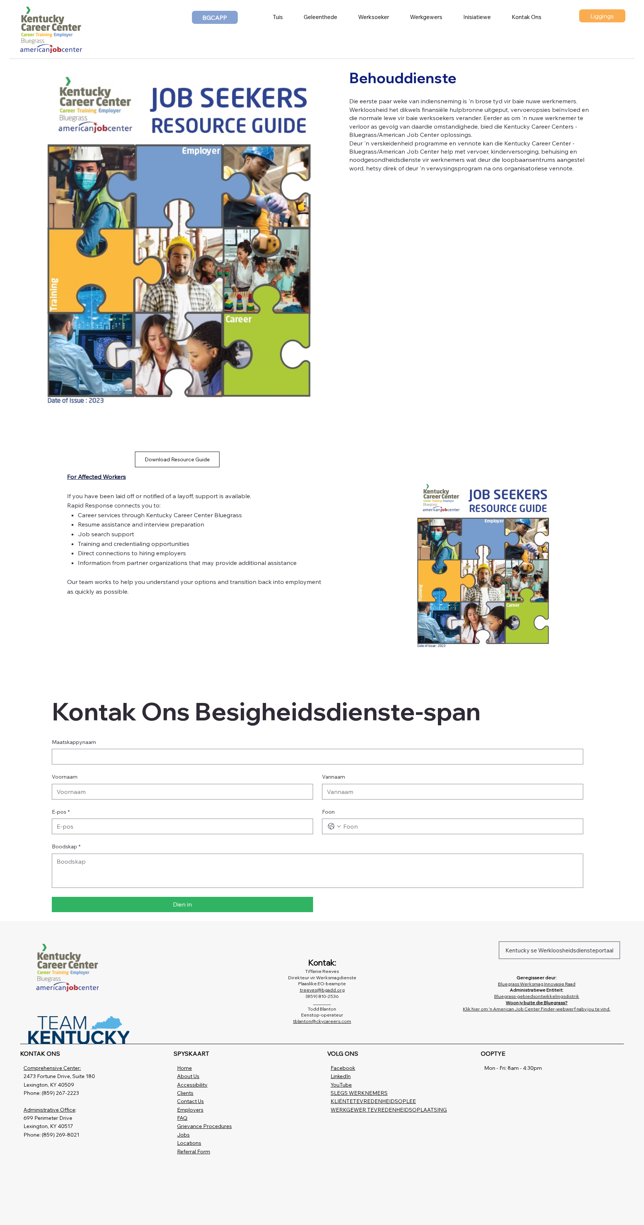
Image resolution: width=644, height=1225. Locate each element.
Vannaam (333, 776)
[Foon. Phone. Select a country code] (334, 826)
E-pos (61, 811)
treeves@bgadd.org (322, 990)
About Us (188, 1076)
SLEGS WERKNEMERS (359, 1093)
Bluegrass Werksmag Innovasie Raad (536, 984)
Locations (189, 1143)
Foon (328, 811)
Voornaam (65, 776)
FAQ (182, 1118)
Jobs (183, 1134)
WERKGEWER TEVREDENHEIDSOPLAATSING (389, 1109)
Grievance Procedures (204, 1126)
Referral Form (193, 1151)
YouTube (341, 1084)
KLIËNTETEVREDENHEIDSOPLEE (373, 1101)
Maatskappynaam (74, 742)
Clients (185, 1093)
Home (184, 1068)
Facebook (343, 1068)
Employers (190, 1109)
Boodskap (66, 846)
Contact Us (190, 1101)
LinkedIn (341, 1076)
